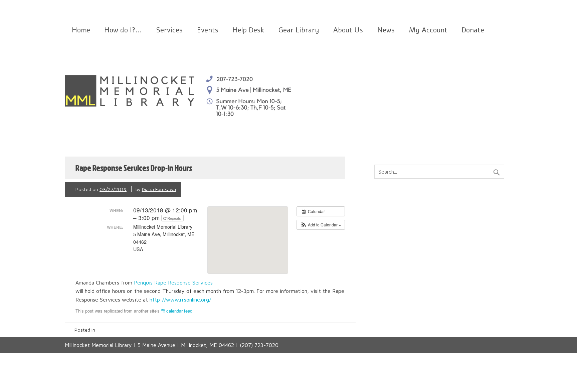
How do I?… (123, 30)
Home (81, 30)
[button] (321, 224)
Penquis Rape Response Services (174, 282)
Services (169, 30)
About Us (348, 30)
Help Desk (248, 30)
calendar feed (178, 311)
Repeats (174, 218)
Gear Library (298, 30)
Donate (472, 30)
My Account (428, 30)
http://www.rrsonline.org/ (180, 300)
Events (207, 30)
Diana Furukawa (159, 189)
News (386, 30)
